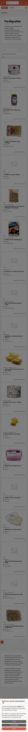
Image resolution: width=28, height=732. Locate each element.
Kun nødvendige (14, 725)
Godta (14, 728)
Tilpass (14, 721)
